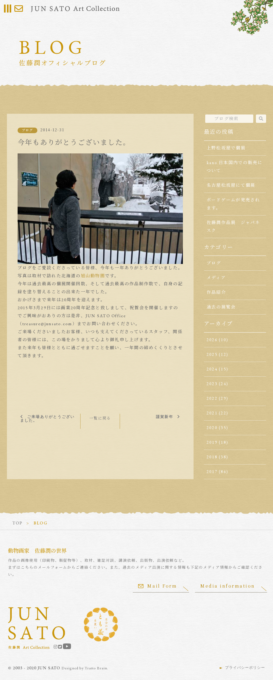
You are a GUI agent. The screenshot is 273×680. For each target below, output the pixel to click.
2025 (212, 354)
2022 (212, 398)
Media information (227, 586)
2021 (212, 413)
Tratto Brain (96, 668)
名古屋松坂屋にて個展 (231, 185)
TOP (17, 523)
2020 (212, 427)
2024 (212, 369)
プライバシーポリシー (245, 667)
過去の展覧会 (221, 307)
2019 (212, 442)
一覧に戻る (100, 418)
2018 (212, 457)
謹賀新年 (164, 416)
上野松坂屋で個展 (226, 148)
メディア (216, 277)
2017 (212, 471)
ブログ (27, 130)
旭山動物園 (93, 276)
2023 (212, 383)
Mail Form (162, 586)
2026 (212, 340)
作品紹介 (216, 292)
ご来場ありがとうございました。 (47, 418)
